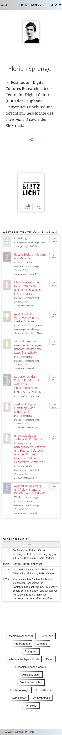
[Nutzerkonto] (52, 5)
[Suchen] (6, 5)
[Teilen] (31, 140)
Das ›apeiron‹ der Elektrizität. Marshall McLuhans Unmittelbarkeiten (26, 382)
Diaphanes (31, 4)
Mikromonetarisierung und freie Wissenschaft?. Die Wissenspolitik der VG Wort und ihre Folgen (29, 491)
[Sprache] (56, 5)
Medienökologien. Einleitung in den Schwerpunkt (25, 408)
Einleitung (20, 238)
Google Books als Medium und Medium (30, 256)
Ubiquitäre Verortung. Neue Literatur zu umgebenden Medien (27, 286)
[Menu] (2, 5)
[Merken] (20, 176)
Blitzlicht (17, 563)
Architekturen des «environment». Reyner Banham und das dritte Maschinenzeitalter (28, 347)
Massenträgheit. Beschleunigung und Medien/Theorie (26, 317)
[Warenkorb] (59, 5)
